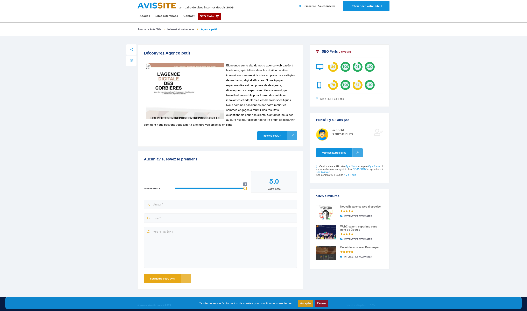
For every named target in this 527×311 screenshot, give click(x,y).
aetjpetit (338, 130)
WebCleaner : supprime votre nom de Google (358, 228)
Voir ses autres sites (334, 152)
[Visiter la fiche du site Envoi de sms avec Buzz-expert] (326, 253)
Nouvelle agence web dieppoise (360, 206)
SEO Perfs (207, 16)
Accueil (145, 15)
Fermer (321, 303)
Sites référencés (166, 15)
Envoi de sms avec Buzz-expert (360, 247)
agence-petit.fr (272, 135)
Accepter (305, 303)
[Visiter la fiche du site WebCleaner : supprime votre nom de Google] (326, 232)
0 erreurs (345, 51)
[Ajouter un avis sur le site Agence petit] (131, 61)
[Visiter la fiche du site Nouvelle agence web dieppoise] (326, 212)
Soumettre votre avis (162, 278)
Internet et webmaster (181, 29)
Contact (189, 15)
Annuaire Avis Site (149, 29)
